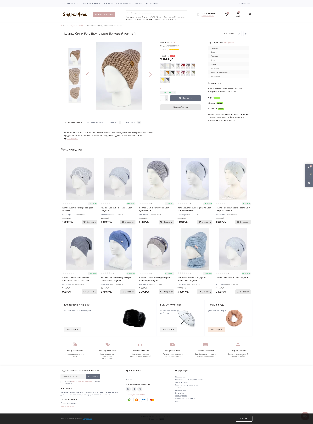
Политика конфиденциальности (81, 382)
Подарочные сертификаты (185, 398)
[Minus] (167, 99)
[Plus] (167, 96)
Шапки (81, 26)
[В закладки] (239, 33)
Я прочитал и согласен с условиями (82, 383)
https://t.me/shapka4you (134, 389)
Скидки (138, 3)
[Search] (128, 12)
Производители (181, 396)
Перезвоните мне (67, 406)
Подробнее (87, 419)
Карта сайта (179, 393)
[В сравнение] (246, 33)
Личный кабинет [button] (244, 3)
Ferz (174, 42)
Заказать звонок (207, 16)
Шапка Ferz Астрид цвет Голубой (232, 277)
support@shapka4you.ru (135, 395)
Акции (177, 401)
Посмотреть (72, 329)
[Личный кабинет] (309, 183)
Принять (244, 419)
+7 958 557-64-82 (208, 13)
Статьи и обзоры (124, 3)
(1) (167, 49)
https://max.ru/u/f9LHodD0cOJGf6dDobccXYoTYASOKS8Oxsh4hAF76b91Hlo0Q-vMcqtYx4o (128, 389)
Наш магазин (152, 3)
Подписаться (93, 377)
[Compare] (95, 169)
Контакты (108, 3)
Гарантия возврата (91, 3)
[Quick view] (95, 160)
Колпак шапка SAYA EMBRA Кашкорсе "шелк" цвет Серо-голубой (76, 280)
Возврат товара (180, 390)
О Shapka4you (180, 377)
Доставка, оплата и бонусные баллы (188, 379)
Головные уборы (70, 26)
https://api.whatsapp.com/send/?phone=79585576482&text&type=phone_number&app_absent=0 (139, 389)
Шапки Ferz (72, 138)
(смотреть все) (229, 43)
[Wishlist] (95, 165)
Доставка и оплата (71, 3)
